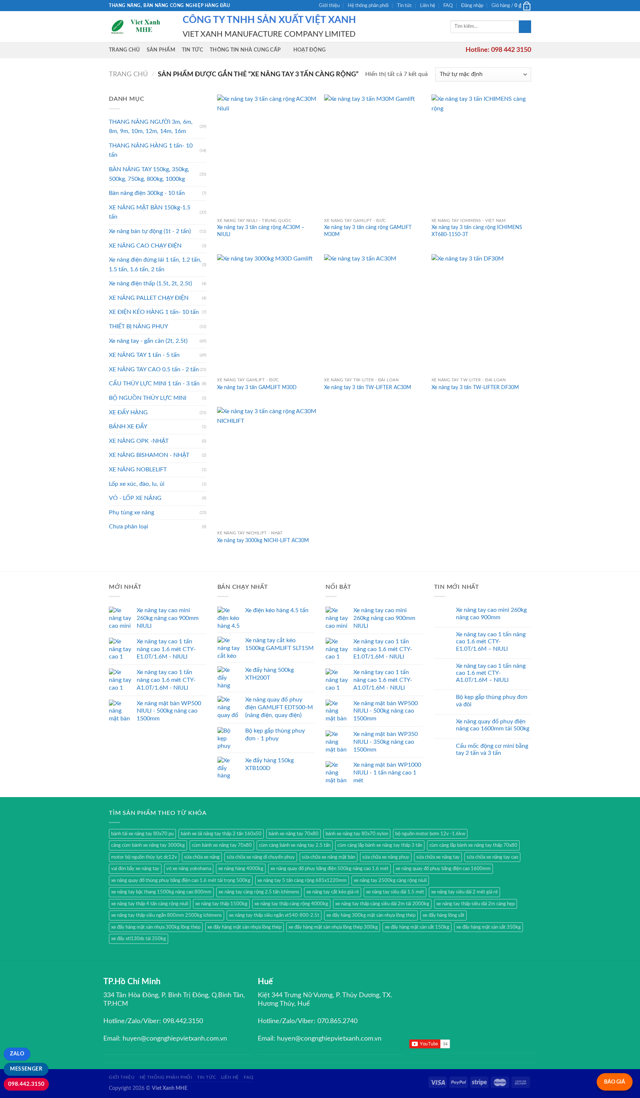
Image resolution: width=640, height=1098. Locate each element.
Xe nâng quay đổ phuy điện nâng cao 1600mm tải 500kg (492, 725)
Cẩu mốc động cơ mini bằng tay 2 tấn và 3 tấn (492, 749)
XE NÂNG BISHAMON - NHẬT (149, 455)
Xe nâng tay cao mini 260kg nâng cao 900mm (491, 613)
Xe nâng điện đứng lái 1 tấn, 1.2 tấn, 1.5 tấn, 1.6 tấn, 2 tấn (155, 264)
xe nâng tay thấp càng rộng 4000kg (291, 904)
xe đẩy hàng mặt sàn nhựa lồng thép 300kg (333, 927)
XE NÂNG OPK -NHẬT (139, 441)
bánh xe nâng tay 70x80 (294, 834)
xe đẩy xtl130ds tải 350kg (138, 938)
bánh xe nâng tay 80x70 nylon (357, 834)
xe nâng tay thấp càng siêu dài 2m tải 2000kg (382, 904)
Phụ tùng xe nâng (131, 512)
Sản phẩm (161, 50)
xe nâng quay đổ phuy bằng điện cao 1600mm (443, 868)
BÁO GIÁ (614, 1082)
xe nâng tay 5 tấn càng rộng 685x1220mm (302, 880)
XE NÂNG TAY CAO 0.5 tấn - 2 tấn (154, 369)
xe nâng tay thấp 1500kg (221, 904)
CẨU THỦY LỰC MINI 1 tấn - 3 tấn (154, 384)
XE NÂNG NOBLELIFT (138, 469)
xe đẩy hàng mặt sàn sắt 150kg (417, 927)
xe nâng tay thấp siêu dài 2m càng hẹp (475, 904)
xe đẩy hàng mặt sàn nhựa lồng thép (244, 927)
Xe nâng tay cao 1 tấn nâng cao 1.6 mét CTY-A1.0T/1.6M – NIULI (491, 673)
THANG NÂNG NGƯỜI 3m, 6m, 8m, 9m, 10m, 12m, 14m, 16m (151, 127)
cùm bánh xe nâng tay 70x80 (222, 845)
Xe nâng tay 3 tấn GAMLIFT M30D (257, 387)
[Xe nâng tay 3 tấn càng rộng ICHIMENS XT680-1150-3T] (481, 154)
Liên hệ (427, 5)
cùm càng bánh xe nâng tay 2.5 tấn (294, 845)
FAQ (448, 5)
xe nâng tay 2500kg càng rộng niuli (390, 880)
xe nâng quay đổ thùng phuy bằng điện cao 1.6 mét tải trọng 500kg (180, 880)
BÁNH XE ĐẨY (128, 426)
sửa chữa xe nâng (202, 857)
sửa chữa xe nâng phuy (385, 857)
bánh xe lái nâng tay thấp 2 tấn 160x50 (221, 834)
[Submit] (525, 26)
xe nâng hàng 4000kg (240, 868)
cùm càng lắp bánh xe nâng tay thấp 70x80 (473, 845)
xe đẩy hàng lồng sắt (443, 915)
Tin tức (404, 5)
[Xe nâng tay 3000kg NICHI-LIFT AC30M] (267, 467)
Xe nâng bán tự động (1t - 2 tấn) (150, 231)
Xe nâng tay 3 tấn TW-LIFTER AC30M (367, 387)
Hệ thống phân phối (368, 5)
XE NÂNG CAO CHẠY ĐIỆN (145, 246)
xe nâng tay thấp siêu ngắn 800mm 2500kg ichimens (166, 915)
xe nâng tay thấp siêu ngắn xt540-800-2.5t (274, 915)
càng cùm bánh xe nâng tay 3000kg (148, 845)
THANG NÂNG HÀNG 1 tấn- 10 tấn (151, 150)
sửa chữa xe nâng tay (438, 857)
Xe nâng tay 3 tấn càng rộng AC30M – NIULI (260, 231)
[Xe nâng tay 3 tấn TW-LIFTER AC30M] (374, 314)
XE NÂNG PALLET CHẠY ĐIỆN (149, 298)
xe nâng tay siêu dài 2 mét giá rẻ (464, 892)
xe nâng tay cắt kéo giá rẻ (332, 892)
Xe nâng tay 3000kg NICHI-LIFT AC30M (263, 540)
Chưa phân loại (128, 527)
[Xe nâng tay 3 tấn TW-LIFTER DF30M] (481, 314)
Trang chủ (124, 50)
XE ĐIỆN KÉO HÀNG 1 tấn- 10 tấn (154, 312)
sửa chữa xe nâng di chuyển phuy (261, 857)
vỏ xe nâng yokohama (188, 868)
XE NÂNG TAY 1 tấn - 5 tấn (144, 355)
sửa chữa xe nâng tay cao (492, 857)
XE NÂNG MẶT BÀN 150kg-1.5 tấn (149, 212)
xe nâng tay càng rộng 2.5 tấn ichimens (259, 892)
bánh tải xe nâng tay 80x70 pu (142, 834)
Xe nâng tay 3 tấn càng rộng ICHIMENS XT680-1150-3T (476, 231)
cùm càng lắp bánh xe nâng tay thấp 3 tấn (379, 845)
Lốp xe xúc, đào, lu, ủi (136, 484)
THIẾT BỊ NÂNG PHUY (138, 326)
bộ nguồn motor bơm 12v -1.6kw (430, 834)
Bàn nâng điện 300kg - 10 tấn (147, 193)
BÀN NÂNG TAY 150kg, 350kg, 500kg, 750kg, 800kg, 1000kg (149, 174)
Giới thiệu (329, 5)
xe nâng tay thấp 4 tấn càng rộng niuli (149, 904)
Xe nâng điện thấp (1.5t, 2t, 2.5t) (150, 283)
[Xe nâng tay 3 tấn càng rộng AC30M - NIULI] (267, 154)
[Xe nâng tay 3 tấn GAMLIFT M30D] (267, 314)
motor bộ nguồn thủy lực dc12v (144, 857)
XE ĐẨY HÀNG (128, 412)
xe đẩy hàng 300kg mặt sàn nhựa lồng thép (371, 915)
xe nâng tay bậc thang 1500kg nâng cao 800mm (161, 892)
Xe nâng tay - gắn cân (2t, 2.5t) (148, 341)
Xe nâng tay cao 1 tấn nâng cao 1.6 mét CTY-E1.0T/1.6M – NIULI (491, 641)
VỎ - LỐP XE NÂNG (135, 498)
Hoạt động (309, 50)
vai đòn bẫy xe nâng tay (135, 868)
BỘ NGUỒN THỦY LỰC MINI (147, 398)
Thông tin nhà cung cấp (245, 50)
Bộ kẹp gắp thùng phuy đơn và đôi (491, 700)
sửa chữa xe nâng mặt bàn (328, 857)
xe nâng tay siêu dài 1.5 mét (395, 892)
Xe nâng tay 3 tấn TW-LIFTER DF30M (475, 387)
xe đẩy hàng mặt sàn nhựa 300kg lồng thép (155, 927)
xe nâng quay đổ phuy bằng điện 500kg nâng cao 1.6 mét (329, 868)
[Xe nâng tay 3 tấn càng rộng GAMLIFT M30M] (374, 154)
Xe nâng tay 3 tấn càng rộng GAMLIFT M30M (367, 231)
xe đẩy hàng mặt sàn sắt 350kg (488, 927)
